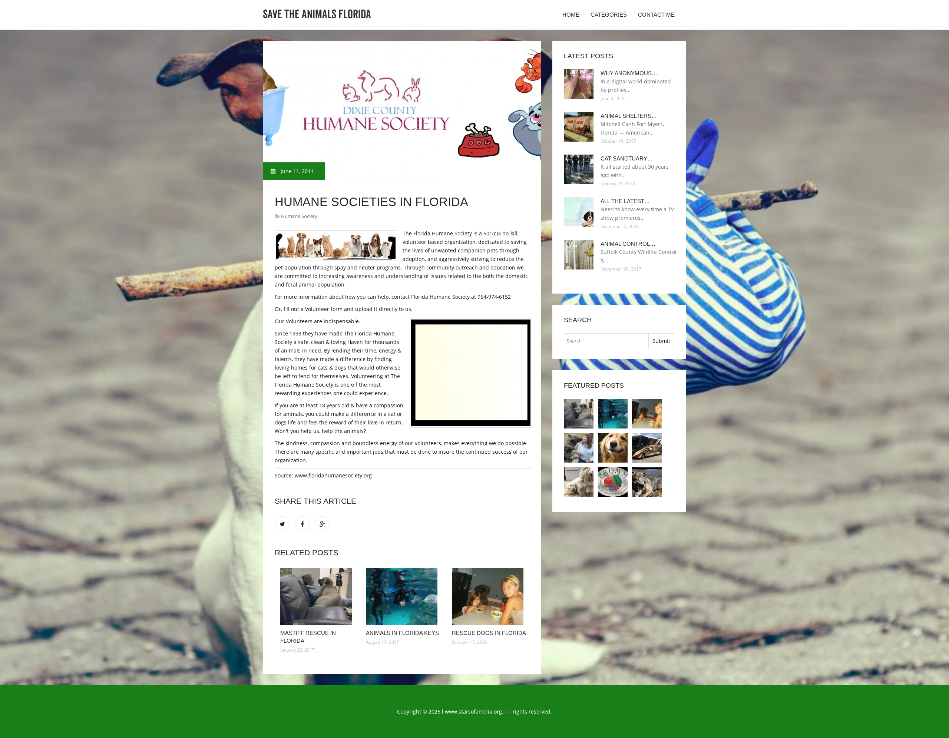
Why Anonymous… (629, 73)
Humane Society (299, 216)
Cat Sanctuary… (627, 158)
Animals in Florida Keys (402, 633)
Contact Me (656, 14)
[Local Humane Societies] (578, 448)
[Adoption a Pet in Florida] (647, 448)
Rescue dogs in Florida (489, 633)
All (508, 711)
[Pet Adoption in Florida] (613, 448)
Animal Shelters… (629, 116)
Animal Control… (628, 244)
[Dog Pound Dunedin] (647, 482)
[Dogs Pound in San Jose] (578, 482)
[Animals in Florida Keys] (403, 596)
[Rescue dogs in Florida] (489, 596)
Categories (609, 14)
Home (570, 14)
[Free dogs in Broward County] (613, 482)
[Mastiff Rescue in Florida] (317, 596)
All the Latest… (625, 201)
